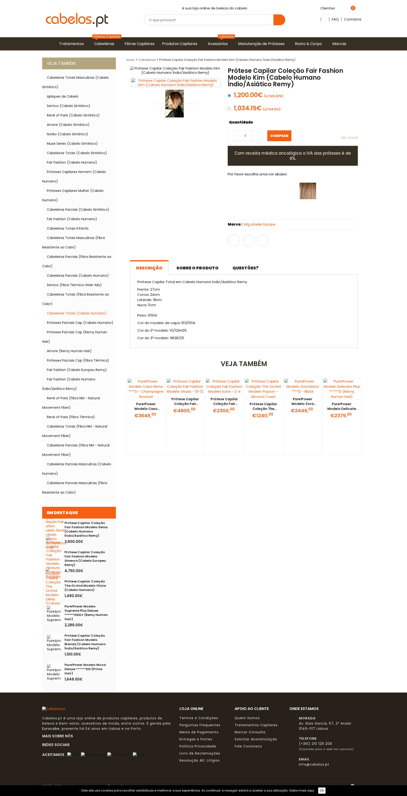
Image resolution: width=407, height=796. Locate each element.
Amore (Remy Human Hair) (69, 351)
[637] (272, 191)
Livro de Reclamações (199, 753)
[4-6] (237, 191)
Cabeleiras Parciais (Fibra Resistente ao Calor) (76, 261)
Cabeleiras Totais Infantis (68, 228)
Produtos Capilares (180, 43)
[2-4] (308, 211)
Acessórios (219, 43)
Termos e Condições (198, 718)
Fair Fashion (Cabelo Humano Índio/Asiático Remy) (68, 384)
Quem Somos (247, 718)
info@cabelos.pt (314, 764)
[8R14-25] (255, 211)
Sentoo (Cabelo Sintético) (68, 105)
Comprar (279, 135)
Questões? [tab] (245, 268)
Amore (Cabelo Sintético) (68, 124)
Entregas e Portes (195, 739)
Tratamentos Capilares (256, 725)
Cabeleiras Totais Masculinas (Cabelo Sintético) (75, 82)
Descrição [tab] (149, 268)
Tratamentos (72, 43)
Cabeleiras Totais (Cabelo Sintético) (77, 153)
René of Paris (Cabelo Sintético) (73, 115)
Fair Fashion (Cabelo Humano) (72, 162)
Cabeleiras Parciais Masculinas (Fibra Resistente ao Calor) (74, 488)
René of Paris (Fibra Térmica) (71, 417)
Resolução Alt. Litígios (199, 760)
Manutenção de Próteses (262, 43)
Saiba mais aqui (301, 790)
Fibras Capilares (140, 43)
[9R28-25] (237, 211)
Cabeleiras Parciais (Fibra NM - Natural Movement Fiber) (76, 450)
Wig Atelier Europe (259, 224)
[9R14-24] (272, 211)
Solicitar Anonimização (256, 739)
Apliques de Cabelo (62, 96)
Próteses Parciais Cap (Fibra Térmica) (78, 360)
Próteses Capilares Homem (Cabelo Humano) (74, 176)
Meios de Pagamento (199, 732)
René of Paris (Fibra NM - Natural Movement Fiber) (71, 403)
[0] (347, 8)
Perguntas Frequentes (199, 725)
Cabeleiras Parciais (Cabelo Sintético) (78, 209)
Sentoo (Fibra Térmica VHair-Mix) (74, 285)
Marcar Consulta (250, 732)
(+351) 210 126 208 (315, 743)
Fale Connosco (248, 746)
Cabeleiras (105, 43)
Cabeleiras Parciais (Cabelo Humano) (78, 275)
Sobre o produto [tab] (197, 268)
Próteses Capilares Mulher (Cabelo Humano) (73, 195)
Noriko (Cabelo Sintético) (67, 134)
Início (130, 60)
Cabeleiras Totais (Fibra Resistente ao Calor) (75, 299)
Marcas (340, 43)
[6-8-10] (290, 191)
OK (322, 790)
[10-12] (308, 191)
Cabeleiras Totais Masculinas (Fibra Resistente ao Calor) (73, 242)
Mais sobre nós (59, 736)
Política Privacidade (197, 746)
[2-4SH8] (325, 191)
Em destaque (62, 513)
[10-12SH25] (343, 191)
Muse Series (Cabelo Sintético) (72, 143)
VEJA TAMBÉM (61, 63)
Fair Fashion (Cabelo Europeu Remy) (77, 369)
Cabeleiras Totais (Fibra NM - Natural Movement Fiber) (74, 431)
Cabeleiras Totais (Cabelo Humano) (76, 313)
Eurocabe (51, 728)
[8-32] (255, 191)
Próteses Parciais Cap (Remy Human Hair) (74, 337)
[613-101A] (290, 211)
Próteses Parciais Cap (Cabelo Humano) (80, 322)
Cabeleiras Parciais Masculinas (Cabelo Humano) (76, 469)
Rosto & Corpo (309, 43)
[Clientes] (337, 8)
